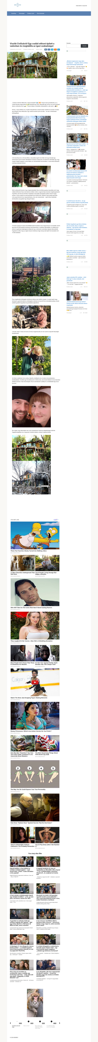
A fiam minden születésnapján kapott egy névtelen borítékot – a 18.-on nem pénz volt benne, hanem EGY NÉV (21, 897)
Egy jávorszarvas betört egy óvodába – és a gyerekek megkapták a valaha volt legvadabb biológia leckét (77, 145)
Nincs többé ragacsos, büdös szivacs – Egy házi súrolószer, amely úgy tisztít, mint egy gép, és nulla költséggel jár (77, 252)
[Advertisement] (49, 28)
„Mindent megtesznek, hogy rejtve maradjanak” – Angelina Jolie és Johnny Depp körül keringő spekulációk (77, 62)
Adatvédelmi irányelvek (81, 5)
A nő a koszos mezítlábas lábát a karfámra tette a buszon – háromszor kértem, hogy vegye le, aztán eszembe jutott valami (48, 923)
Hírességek (21, 13)
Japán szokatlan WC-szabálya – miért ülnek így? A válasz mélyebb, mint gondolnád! (76, 279)
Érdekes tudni (30, 13)
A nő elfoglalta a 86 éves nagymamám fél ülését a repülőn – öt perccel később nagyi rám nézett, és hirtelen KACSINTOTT (48, 974)
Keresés (69, 43)
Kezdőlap (13, 13)
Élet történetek (40, 13)
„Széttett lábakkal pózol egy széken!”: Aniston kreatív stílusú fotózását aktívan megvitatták (77, 303)
